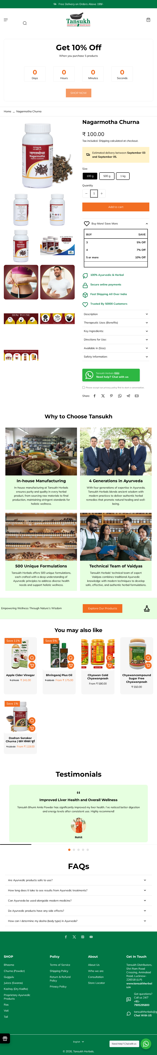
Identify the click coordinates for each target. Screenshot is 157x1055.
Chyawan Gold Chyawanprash (97, 676)
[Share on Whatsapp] (120, 396)
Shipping (104, 141)
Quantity (87, 185)
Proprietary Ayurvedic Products (17, 996)
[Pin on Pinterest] (111, 396)
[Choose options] (32, 665)
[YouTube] (91, 937)
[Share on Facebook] (94, 396)
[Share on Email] (136, 396)
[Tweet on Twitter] (103, 396)
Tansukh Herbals (83, 1051)
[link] (78, 93)
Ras (6, 1004)
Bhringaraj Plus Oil (59, 675)
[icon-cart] (148, 19)
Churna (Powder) (14, 971)
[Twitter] (74, 937)
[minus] (86, 193)
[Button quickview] (32, 657)
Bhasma (9, 965)
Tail (6, 1016)
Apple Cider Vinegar (20, 675)
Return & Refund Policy (60, 978)
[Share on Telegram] (128, 396)
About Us (94, 965)
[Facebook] (66, 937)
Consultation (96, 977)
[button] (115, 207)
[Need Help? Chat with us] (146, 1043)
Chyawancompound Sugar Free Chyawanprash (136, 678)
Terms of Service (60, 965)
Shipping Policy (59, 971)
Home (7, 111)
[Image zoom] (39, 154)
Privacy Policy (58, 986)
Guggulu (9, 977)
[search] (24, 23)
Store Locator (96, 983)
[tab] (69, 850)
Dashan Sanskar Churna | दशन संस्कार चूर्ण (20, 739)
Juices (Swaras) (13, 983)
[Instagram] (82, 937)
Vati (6, 1010)
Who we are (96, 971)
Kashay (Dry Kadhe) (16, 989)
